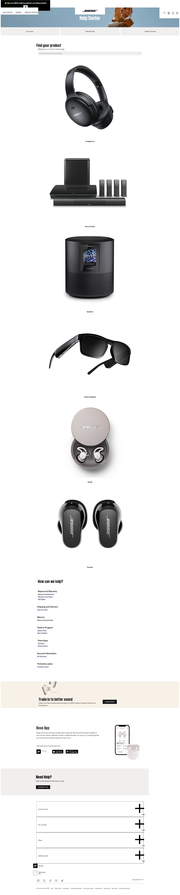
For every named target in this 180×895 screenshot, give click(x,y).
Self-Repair (41, 599)
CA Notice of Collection (76, 888)
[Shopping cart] (177, 13)
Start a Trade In (42, 633)
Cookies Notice (98, 888)
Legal (52, 888)
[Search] (165, 13)
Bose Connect (43, 646)
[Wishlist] (173, 13)
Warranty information (45, 597)
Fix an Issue (29, 31)
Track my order (42, 610)
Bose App (41, 643)
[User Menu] (169, 13)
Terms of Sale (107, 888)
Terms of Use (114, 888)
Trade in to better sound (56, 698)
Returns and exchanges (45, 620)
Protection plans (43, 667)
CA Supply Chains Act (124, 888)
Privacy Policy (58, 888)
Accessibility (66, 888)
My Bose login (42, 656)
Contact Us (43, 787)
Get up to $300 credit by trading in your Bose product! (26, 3)
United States (135, 879)
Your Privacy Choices (88, 888)
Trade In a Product (150, 31)
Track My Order (90, 31)
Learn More (110, 702)
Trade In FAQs (41, 630)
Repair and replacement (46, 594)
